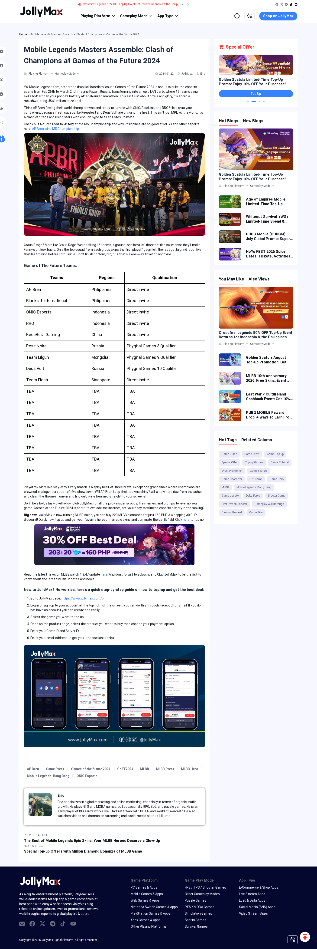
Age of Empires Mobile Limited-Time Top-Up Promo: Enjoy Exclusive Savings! (266, 201)
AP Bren (33, 769)
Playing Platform (95, 16)
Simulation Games (198, 913)
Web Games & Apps (145, 900)
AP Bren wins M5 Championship (55, 129)
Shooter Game (276, 495)
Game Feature (258, 470)
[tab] (25, 73)
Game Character (232, 479)
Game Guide (229, 454)
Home (23, 34)
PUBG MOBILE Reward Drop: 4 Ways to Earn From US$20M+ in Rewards (269, 415)
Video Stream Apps (253, 913)
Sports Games (195, 920)
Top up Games (254, 462)
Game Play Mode (199, 880)
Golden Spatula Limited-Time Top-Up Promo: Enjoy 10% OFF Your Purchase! (252, 81)
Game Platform (144, 880)
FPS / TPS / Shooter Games (205, 887)
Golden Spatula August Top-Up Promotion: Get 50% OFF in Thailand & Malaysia (266, 360)
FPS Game (255, 479)
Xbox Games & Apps (146, 920)
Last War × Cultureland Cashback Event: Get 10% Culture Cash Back (268, 396)
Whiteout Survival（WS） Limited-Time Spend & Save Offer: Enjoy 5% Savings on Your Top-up (268, 219)
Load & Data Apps (252, 900)
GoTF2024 (125, 769)
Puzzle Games (195, 900)
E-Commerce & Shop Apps (258, 887)
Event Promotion (232, 470)
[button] (248, 101)
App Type (165, 16)
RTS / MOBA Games (199, 907)
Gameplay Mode (134, 16)
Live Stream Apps (252, 894)
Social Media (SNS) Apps (257, 907)
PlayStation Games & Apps (151, 913)
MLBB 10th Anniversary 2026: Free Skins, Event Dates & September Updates (266, 378)
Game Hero (277, 479)
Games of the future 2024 (90, 769)
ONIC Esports (87, 776)
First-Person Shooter (234, 504)
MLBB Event (165, 769)
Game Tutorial (280, 462)
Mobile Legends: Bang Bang (48, 776)
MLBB (144, 769)
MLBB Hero (189, 769)
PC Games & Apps (144, 887)
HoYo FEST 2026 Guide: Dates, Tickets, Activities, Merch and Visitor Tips (268, 254)
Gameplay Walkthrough (269, 504)
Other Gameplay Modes (202, 894)
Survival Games (196, 926)
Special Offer (229, 462)
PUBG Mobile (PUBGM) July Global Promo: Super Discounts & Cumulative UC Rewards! (268, 236)
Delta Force (253, 495)
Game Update (230, 495)
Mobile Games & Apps (147, 894)
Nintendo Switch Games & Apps (154, 907)
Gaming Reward (232, 512)
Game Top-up (275, 454)
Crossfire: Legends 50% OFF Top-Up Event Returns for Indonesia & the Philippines (133, 4)
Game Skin (256, 512)
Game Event (55, 769)
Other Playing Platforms (149, 926)
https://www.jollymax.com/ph (83, 598)
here (186, 519)
